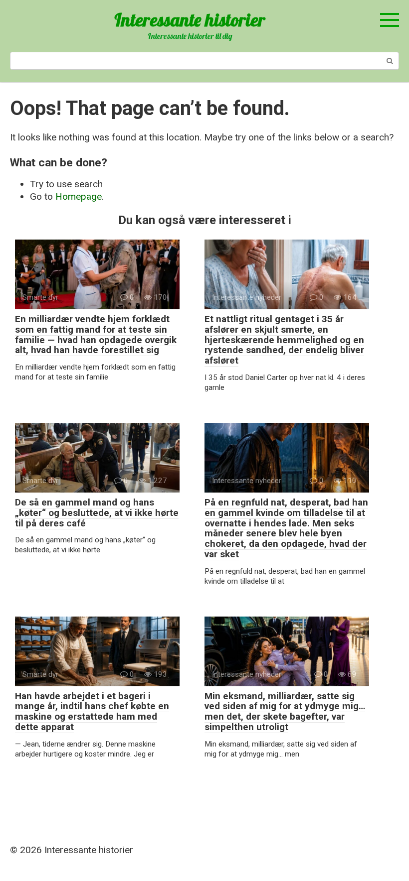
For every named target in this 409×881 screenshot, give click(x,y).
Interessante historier (189, 19)
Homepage (78, 196)
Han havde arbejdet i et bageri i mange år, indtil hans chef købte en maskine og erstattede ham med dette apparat (92, 711)
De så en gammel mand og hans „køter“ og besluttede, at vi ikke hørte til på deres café (97, 513)
